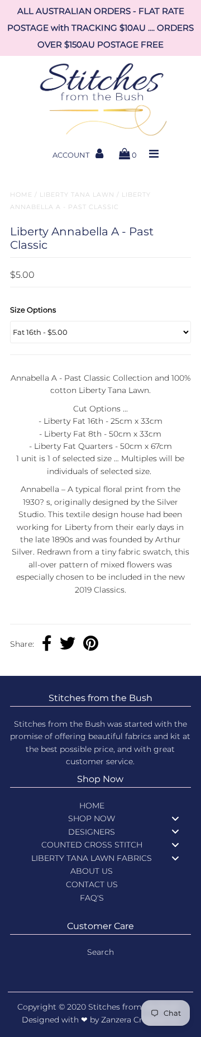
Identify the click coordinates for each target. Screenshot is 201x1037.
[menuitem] (100, 805)
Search (100, 952)
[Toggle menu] (175, 818)
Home (21, 194)
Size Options (33, 309)
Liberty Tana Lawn (77, 194)
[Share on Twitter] (67, 645)
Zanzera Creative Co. (140, 1020)
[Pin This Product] (90, 645)
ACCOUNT (71, 154)
